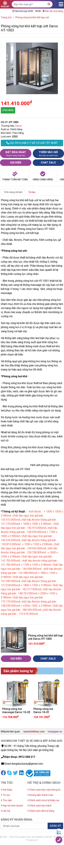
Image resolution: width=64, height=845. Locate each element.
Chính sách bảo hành (40, 805)
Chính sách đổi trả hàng (41, 811)
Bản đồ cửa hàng (54, 11)
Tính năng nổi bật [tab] (13, 192)
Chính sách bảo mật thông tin (45, 789)
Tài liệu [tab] (31, 192)
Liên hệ (6, 811)
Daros (18, 125)
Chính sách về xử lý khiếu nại (44, 800)
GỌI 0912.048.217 (33, 143)
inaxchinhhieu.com (34, 731)
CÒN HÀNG (8, 110)
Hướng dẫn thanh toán (41, 795)
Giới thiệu (7, 789)
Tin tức (6, 795)
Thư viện (7, 800)
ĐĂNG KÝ (55, 825)
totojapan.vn (55, 731)
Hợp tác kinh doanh (12, 805)
